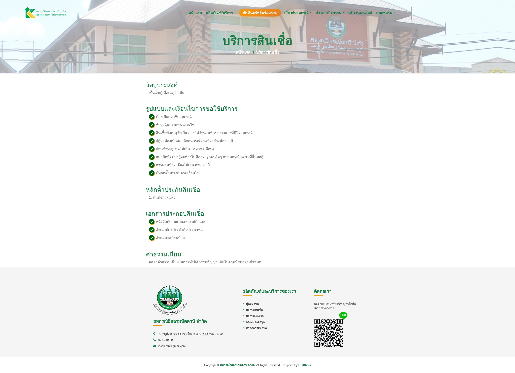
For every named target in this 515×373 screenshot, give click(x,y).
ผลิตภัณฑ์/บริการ (219, 13)
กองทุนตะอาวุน (255, 322)
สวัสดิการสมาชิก (256, 328)
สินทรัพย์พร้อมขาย (262, 13)
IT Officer (304, 365)
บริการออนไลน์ (360, 13)
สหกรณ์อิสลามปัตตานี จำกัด (237, 365)
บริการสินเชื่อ (268, 52)
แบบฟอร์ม (384, 13)
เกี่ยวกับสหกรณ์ (296, 13)
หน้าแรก (195, 13)
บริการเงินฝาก (255, 316)
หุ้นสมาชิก (252, 303)
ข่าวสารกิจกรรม (328, 13)
